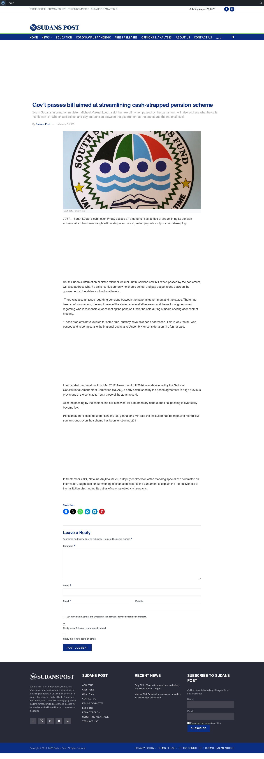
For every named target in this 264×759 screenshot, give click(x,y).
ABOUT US (183, 37)
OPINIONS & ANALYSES (156, 37)
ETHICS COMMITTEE (78, 8)
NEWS (46, 37)
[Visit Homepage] (54, 27)
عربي (219, 37)
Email (67, 601)
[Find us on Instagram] (50, 721)
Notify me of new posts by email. (79, 638)
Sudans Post (43, 124)
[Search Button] (233, 37)
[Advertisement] (132, 71)
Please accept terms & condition (205, 722)
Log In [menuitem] (11, 2)
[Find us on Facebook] (226, 9)
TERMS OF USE (38, 8)
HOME (34, 37)
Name (67, 585)
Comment (69, 546)
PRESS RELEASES (126, 37)
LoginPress (87, 707)
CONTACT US (203, 37)
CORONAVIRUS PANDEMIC (93, 37)
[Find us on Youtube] (58, 721)
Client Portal (88, 689)
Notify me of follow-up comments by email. (84, 628)
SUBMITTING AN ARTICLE (104, 8)
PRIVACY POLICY (57, 8)
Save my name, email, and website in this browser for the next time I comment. (107, 616)
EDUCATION (64, 37)
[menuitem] (3, 3)
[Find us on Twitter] (232, 9)
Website (139, 601)
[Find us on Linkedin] (67, 721)
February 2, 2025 (65, 124)
